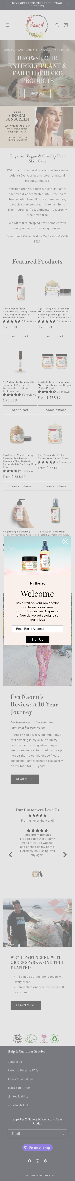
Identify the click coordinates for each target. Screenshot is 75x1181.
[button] (7, 25)
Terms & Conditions (20, 1079)
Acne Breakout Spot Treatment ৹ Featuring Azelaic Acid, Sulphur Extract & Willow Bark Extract (19, 313)
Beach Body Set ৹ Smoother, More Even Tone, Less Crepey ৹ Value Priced (54, 385)
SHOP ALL (37, 93)
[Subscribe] (63, 1133)
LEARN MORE (25, 1005)
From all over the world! (37, 820)
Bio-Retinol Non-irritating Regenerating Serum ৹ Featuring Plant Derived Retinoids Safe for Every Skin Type (19, 461)
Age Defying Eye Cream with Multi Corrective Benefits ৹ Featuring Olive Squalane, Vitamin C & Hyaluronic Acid (54, 313)
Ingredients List (18, 1105)
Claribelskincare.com (42, 1175)
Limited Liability (18, 1096)
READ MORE (24, 779)
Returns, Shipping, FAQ (23, 1070)
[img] (37, 815)
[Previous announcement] (7, 5)
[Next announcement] (68, 5)
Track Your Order (19, 1087)
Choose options (55, 410)
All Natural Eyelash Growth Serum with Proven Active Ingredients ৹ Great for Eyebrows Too (18, 387)
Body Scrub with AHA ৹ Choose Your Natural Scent (53, 457)
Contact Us (15, 1061)
